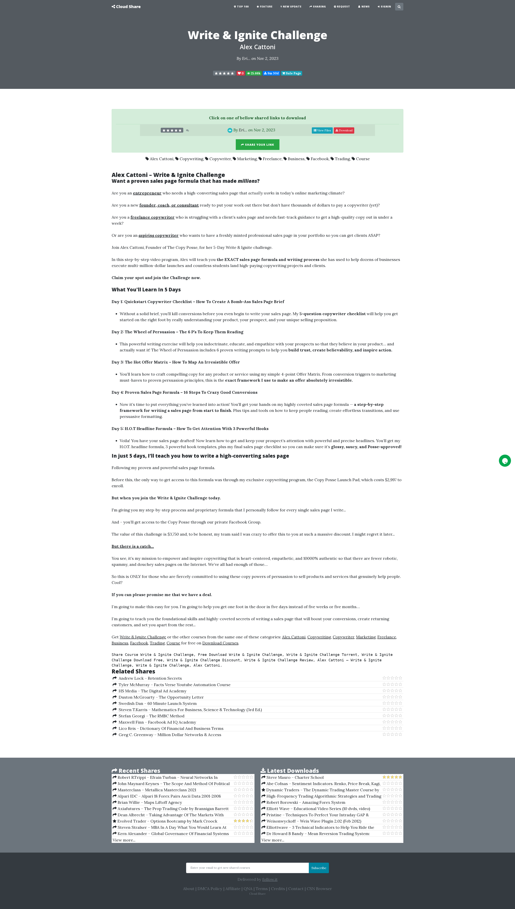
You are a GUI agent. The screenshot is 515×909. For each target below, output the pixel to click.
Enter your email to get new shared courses (220, 868)
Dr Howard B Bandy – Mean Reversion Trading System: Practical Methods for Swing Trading (316, 833)
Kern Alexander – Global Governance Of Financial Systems (173, 833)
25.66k (255, 73)
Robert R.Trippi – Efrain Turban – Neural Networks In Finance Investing (165, 777)
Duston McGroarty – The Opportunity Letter (160, 697)
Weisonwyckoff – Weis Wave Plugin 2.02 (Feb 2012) (313, 821)
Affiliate (233, 888)
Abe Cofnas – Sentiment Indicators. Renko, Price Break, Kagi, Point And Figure (321, 783)
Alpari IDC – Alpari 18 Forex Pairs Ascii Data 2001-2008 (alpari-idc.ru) (167, 796)
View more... (124, 840)
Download (345, 130)
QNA (248, 888)
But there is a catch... (133, 546)
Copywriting (191, 158)
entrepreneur (147, 192)
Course (363, 158)
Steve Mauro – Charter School (295, 777)
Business (296, 158)
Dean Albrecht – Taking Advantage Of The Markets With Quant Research (168, 815)
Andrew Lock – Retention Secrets (149, 678)
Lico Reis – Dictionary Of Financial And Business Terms (170, 728)
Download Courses (220, 642)
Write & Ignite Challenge (143, 636)
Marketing (247, 158)
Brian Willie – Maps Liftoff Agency (149, 802)
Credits (278, 888)
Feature (266, 6)
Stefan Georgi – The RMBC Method (150, 715)
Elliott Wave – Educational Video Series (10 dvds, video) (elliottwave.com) (316, 808)
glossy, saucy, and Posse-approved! (366, 446)
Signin (385, 6)
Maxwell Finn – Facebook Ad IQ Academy (156, 722)
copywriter (166, 235)
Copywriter (220, 158)
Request (343, 6)
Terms (262, 888)
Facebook (320, 158)
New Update (292, 6)
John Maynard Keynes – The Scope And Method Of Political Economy (171, 783)
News (365, 6)
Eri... (246, 58)
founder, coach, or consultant (169, 205)
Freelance (272, 158)
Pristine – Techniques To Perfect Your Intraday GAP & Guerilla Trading (315, 815)
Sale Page (293, 73)
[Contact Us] (505, 461)
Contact (296, 888)
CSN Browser (319, 888)
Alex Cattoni (257, 47)
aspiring (146, 235)
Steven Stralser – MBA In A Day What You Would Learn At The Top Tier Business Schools (170, 827)
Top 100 (242, 6)
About (188, 888)
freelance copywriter (153, 217)
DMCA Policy (210, 888)
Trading (342, 158)
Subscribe (318, 868)
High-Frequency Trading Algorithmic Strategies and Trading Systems (321, 796)
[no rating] (224, 73)
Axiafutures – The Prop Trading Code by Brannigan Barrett (173, 808)
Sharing (319, 6)
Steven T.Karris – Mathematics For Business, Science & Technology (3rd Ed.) (189, 709)
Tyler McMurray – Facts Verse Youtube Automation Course (174, 684)
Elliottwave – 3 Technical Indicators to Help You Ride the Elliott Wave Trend (318, 827)
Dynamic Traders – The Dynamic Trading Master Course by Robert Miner (320, 790)
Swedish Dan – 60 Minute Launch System (157, 703)
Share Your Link (259, 144)
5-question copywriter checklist (333, 313)
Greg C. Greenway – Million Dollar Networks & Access (169, 734)
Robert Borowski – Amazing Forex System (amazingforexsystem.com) (303, 802)
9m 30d (273, 73)
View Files (323, 130)
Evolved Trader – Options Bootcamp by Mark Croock (166, 821)
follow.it (270, 879)
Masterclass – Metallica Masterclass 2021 (156, 789)
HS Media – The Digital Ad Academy (151, 690)
